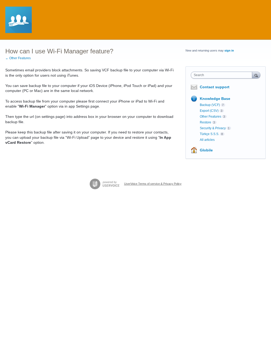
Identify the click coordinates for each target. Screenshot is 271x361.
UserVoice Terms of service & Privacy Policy (153, 183)
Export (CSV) (209, 111)
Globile (206, 150)
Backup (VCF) (210, 105)
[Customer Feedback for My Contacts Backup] (18, 20)
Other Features (210, 116)
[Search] (256, 75)
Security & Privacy (213, 128)
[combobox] (222, 75)
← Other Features (18, 58)
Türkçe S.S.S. (209, 134)
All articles (207, 140)
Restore (205, 122)
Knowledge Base (215, 98)
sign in (229, 50)
